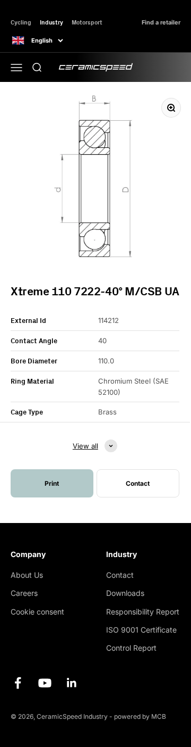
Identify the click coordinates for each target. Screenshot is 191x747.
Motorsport (87, 22)
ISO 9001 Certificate (141, 629)
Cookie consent (37, 611)
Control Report (131, 647)
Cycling (21, 22)
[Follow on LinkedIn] (72, 683)
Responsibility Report (142, 611)
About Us (27, 574)
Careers (24, 592)
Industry (51, 22)
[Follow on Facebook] (18, 683)
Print (52, 483)
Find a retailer (161, 23)
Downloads (125, 592)
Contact (120, 574)
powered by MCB (140, 716)
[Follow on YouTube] (45, 683)
